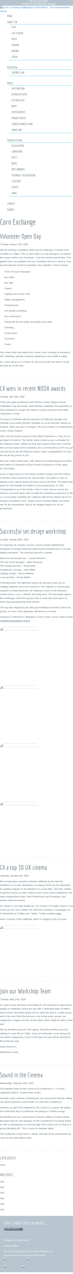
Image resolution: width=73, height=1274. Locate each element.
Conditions (17, 151)
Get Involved (18, 100)
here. (59, 913)
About (10, 83)
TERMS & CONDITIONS (16, 1240)
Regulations (18, 145)
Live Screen (17, 33)
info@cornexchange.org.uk (38, 3)
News (14, 106)
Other (15, 56)
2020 (2, 1204)
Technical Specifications (24, 175)
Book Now (12, 67)
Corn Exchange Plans (22, 124)
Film (14, 27)
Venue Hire (17, 130)
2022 (2, 1198)
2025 (2, 1187)
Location (16, 181)
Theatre (15, 45)
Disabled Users (19, 94)
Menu (9, 16)
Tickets (15, 187)
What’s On (12, 22)
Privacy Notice (19, 118)
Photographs (18, 112)
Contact (11, 203)
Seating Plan (18, 72)
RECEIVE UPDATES (12, 1229)
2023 (2, 1193)
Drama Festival (15, 140)
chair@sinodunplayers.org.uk (15, 620)
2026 (2, 1181)
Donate (10, 209)
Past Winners (18, 169)
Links (14, 193)
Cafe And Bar (18, 88)
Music (14, 39)
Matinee (15, 51)
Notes (14, 163)
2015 (2, 1209)
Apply (15, 157)
